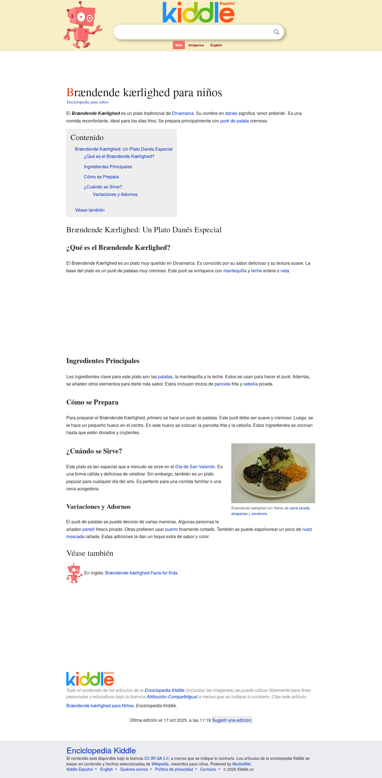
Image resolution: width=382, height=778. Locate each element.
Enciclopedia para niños (88, 102)
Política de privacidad (174, 769)
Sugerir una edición (231, 720)
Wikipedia (160, 764)
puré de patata (234, 120)
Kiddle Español (80, 769)
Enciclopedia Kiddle (165, 690)
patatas (165, 376)
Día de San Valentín (195, 466)
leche (256, 270)
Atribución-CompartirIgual (172, 696)
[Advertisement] (190, 66)
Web (178, 45)
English (216, 45)
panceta (222, 383)
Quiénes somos (134, 769)
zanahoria (259, 513)
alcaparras (239, 513)
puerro (171, 529)
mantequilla (235, 270)
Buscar (276, 32)
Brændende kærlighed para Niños (100, 705)
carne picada (299, 507)
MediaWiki (241, 764)
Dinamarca (183, 113)
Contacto (208, 769)
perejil (88, 529)
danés (231, 113)
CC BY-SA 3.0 (156, 758)
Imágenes (196, 45)
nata (284, 270)
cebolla (250, 383)
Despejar (265, 32)
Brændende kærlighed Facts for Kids (141, 572)
